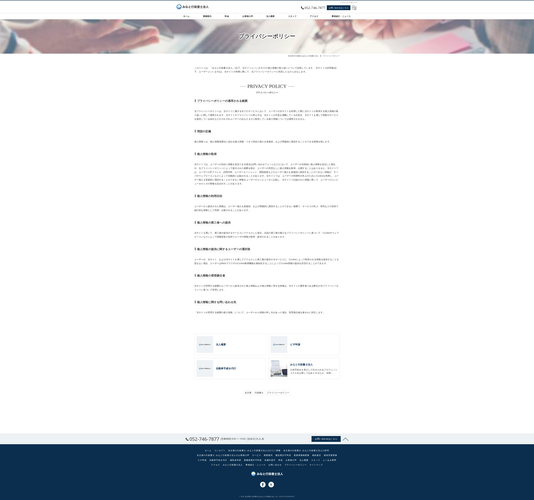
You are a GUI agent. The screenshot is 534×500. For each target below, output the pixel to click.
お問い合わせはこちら (338, 7)
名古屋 (248, 392)
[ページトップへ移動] (345, 439)
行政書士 (259, 392)
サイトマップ (316, 465)
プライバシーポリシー (278, 392)
